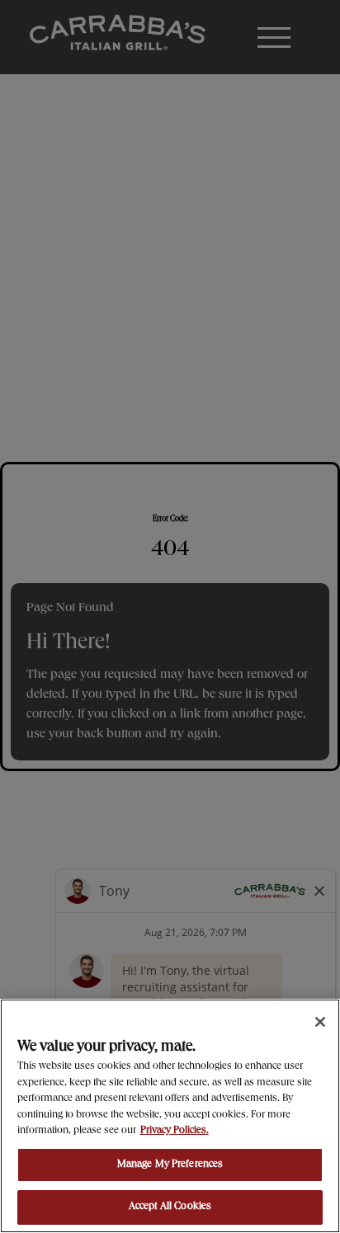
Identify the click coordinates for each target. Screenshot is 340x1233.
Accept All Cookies (170, 1207)
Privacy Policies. (174, 1131)
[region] (170, 1116)
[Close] (320, 1022)
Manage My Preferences (170, 1165)
